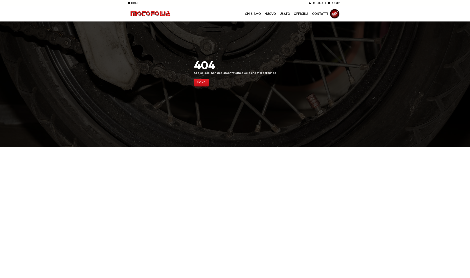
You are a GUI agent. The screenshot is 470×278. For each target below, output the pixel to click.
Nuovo (270, 14)
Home (135, 2)
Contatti (320, 14)
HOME (201, 82)
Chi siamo (253, 14)
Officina (301, 14)
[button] (235, 10)
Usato (285, 14)
